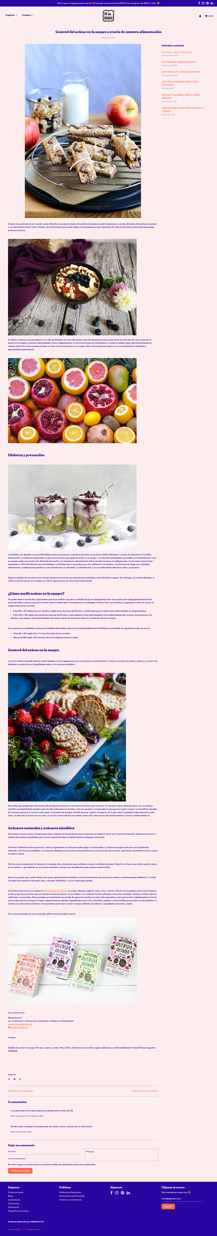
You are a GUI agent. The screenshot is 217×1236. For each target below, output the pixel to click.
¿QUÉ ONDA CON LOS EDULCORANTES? (181, 72)
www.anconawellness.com (20, 1024)
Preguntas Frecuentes (18, 1211)
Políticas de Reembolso (70, 1192)
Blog (10, 1196)
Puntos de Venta (15, 1192)
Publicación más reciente (144, 1091)
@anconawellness (19, 1027)
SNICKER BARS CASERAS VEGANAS (179, 62)
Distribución (13, 1207)
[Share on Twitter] (14, 1079)
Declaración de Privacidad (72, 1196)
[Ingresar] (200, 16)
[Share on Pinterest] (20, 1079)
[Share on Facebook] (10, 1079)
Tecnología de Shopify (33, 1229)
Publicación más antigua (21, 1091)
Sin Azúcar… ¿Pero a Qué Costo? (177, 52)
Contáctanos (14, 1199)
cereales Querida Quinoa (56, 890)
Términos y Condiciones (70, 1199)
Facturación (13, 1203)
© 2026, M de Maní (14, 1229)
